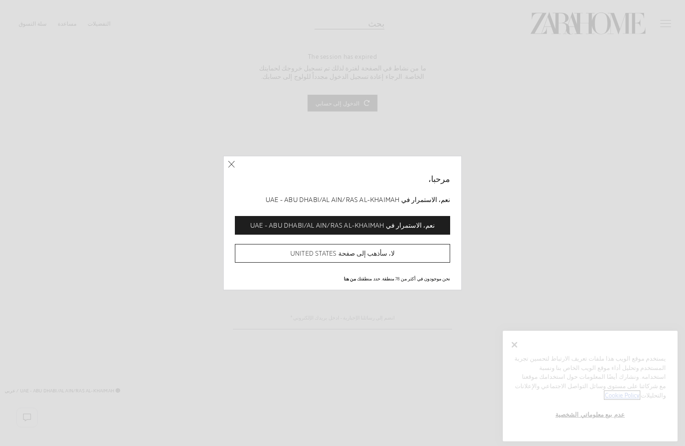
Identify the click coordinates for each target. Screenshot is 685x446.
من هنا (350, 278)
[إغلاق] (231, 164)
